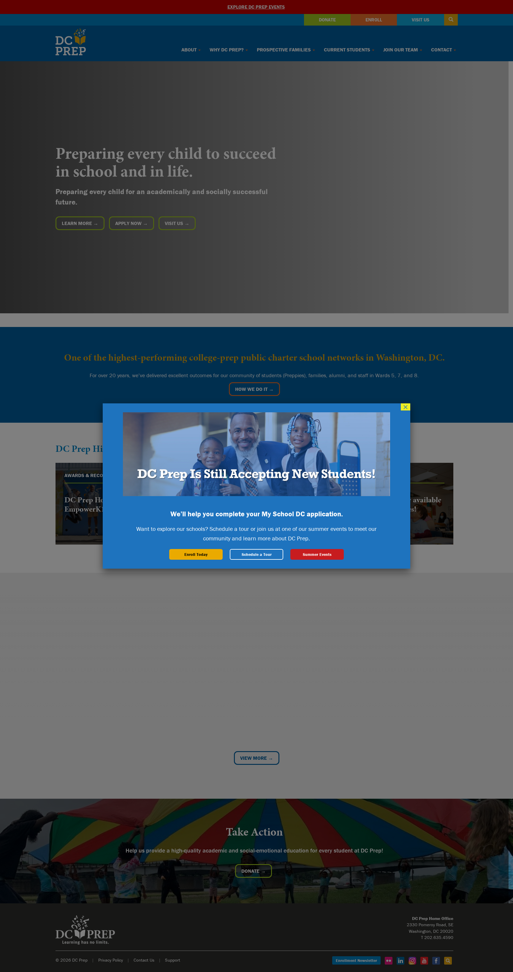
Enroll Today (196, 554)
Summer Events (317, 554)
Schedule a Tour (257, 554)
